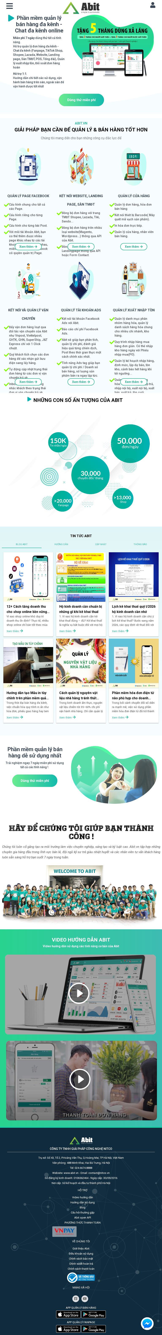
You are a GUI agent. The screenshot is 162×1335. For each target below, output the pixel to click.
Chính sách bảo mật (81, 1258)
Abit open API (82, 1217)
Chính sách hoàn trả (81, 1263)
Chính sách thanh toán (81, 1268)
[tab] (22, 544)
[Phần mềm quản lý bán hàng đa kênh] (81, 7)
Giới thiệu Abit (81, 1248)
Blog (82, 1207)
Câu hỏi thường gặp (82, 1212)
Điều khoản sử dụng (81, 1253)
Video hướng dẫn (82, 1197)
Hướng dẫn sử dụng (82, 1202)
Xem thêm (26, 246)
